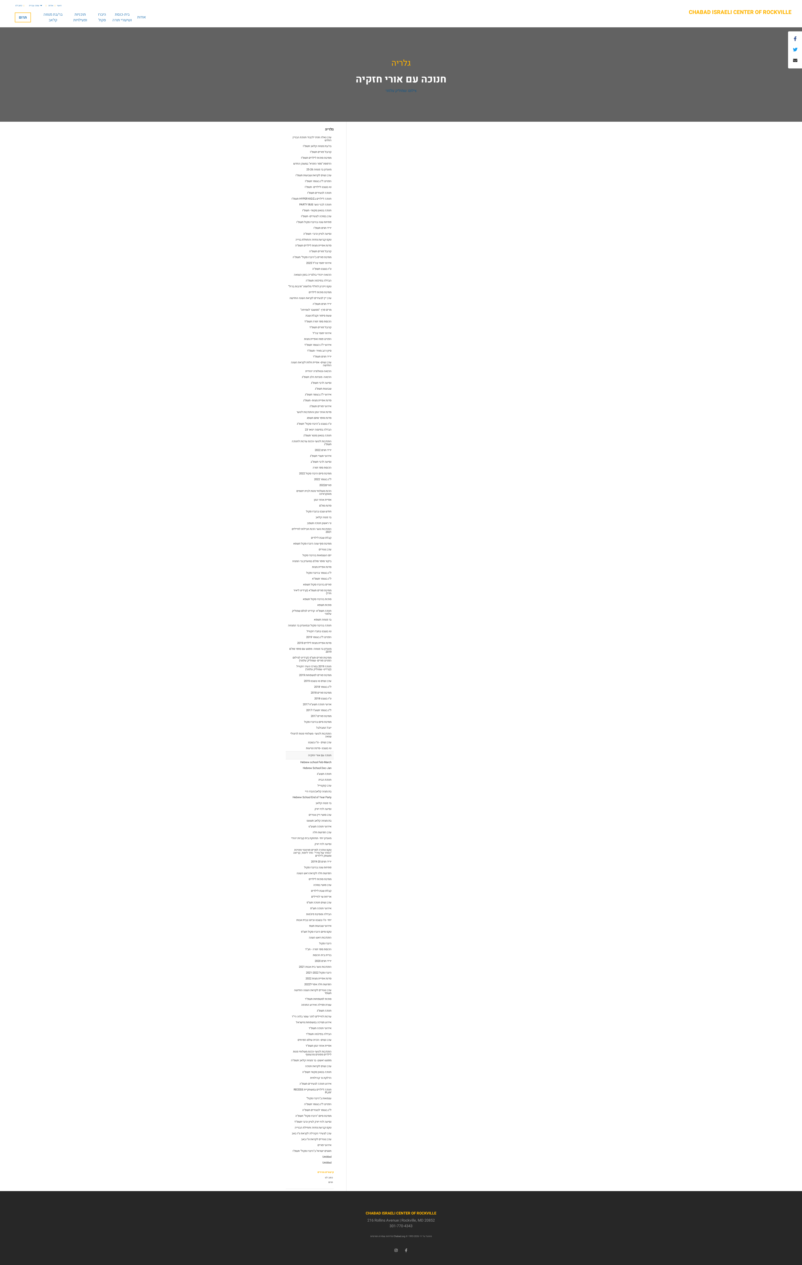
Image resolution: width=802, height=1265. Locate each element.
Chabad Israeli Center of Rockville (740, 12)
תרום (23, 17)
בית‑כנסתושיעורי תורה (122, 17)
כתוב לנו (18, 5)
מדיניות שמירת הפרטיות (381, 1236)
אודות (50, 5)
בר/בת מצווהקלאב (52, 17)
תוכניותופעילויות (80, 17)
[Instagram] (396, 1250)
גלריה (401, 63)
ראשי (59, 5)
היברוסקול (102, 17)
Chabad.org (399, 1236)
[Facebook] (406, 1250)
